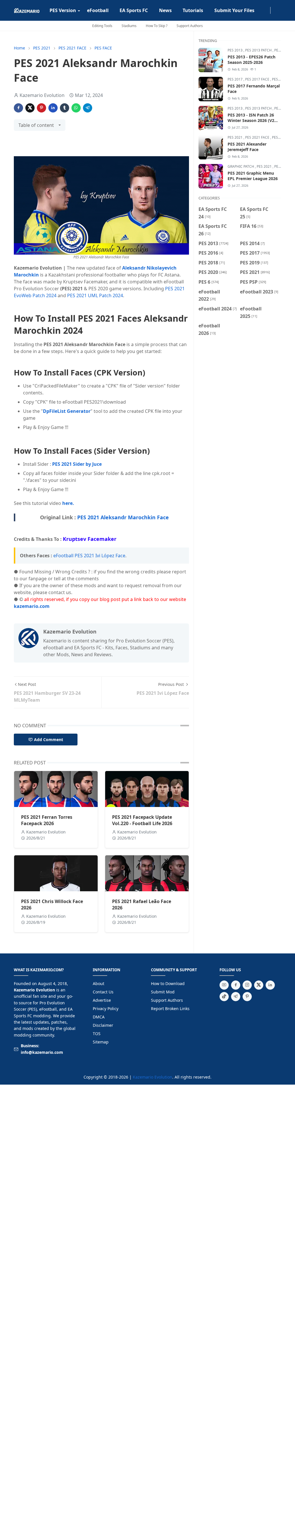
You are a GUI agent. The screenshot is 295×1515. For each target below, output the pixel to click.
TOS (97, 1033)
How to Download (168, 983)
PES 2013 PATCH (259, 50)
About (98, 983)
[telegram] (235, 996)
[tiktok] (224, 996)
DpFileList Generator (66, 411)
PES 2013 (235, 50)
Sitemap (101, 1042)
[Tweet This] (30, 107)
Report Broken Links (170, 1008)
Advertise (102, 1000)
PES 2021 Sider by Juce (77, 464)
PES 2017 (235, 79)
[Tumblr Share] (64, 107)
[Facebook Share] (18, 107)
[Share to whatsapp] (76, 107)
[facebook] (262, 10)
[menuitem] (63, 10)
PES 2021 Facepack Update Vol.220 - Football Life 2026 (142, 820)
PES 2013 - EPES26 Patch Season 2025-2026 (251, 59)
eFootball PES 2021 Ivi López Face (89, 555)
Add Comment (48, 739)
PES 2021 (235, 137)
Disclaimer (103, 1025)
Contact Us (103, 992)
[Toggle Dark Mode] (274, 10)
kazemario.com (32, 606)
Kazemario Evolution (152, 1077)
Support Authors (190, 25)
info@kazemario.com (42, 1052)
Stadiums (129, 25)
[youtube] (224, 985)
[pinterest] (247, 996)
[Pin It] (41, 107)
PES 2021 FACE (257, 137)
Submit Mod (163, 992)
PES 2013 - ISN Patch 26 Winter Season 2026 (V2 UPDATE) (251, 120)
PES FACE (279, 79)
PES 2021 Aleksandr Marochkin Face (123, 517)
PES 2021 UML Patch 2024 (95, 295)
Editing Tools (102, 25)
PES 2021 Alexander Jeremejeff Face (247, 146)
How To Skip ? (156, 25)
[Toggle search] (278, 10)
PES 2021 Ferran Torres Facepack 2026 (46, 820)
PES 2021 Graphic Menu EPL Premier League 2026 (253, 175)
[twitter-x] (258, 985)
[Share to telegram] (87, 107)
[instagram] (266, 10)
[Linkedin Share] (53, 107)
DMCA (99, 1017)
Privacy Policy (105, 1008)
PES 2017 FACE (257, 79)
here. (68, 503)
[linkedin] (270, 985)
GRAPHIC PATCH (241, 166)
